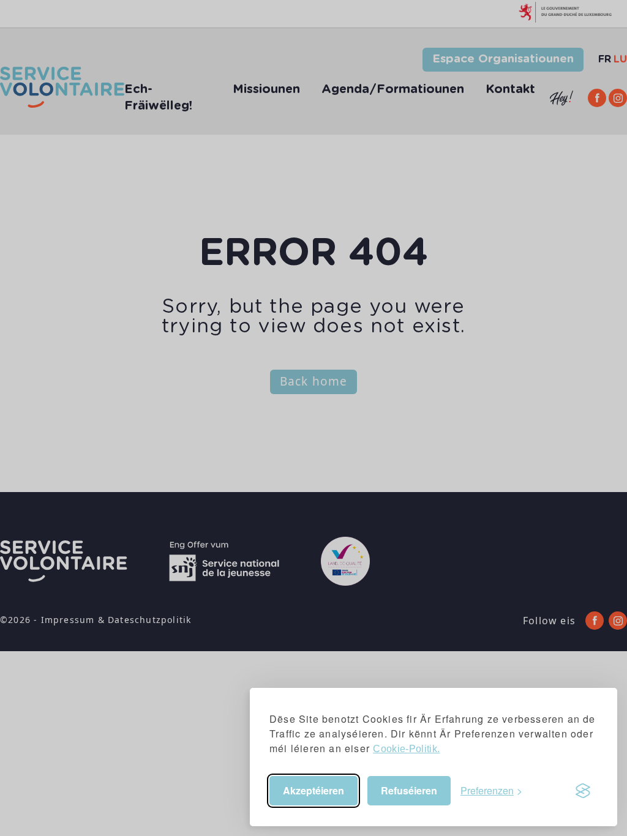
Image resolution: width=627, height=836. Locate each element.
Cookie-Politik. (406, 749)
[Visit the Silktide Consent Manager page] (583, 790)
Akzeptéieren (313, 790)
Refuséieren (409, 790)
